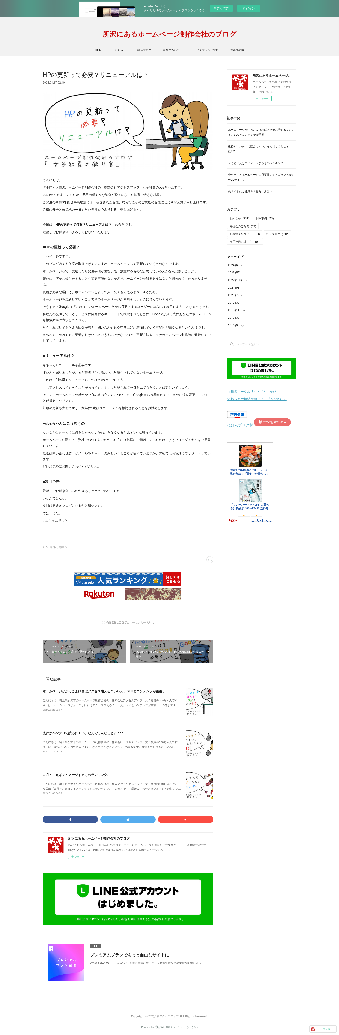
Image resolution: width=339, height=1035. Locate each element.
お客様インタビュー (245, 234)
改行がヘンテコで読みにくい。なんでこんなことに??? (83, 732)
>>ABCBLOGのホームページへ (128, 622)
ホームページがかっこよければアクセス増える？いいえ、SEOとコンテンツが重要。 (104, 691)
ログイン (249, 8)
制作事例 (265, 218)
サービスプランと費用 (205, 50)
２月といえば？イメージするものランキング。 (76, 774)
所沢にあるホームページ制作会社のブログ (170, 34)
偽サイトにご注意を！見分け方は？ (250, 191)
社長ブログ (144, 50)
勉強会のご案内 (243, 226)
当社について (171, 50)
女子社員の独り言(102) (55, 547)
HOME (99, 50)
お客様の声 (237, 50)
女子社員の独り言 (245, 241)
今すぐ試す (221, 8)
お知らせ (120, 50)
